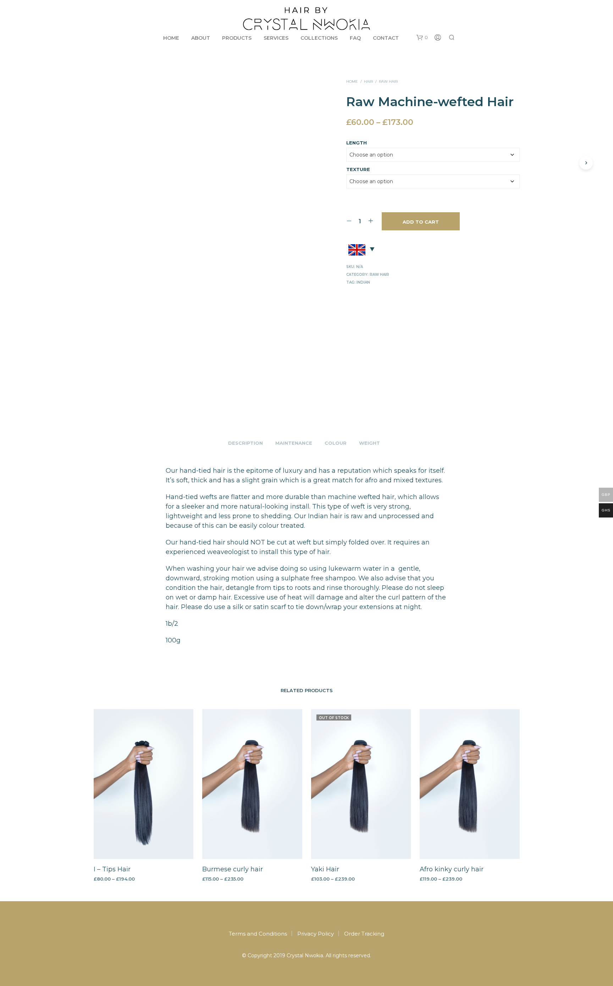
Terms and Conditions (258, 933)
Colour (336, 443)
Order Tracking (364, 933)
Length (356, 143)
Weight (369, 443)
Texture (358, 169)
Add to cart (421, 222)
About (200, 38)
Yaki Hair (325, 869)
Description (245, 443)
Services (276, 38)
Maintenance (293, 443)
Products (237, 38)
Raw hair (388, 81)
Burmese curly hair (232, 869)
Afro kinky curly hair (452, 869)
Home (171, 38)
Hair (368, 81)
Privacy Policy (315, 933)
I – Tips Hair (112, 869)
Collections (319, 38)
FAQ (355, 38)
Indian (363, 282)
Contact (386, 38)
